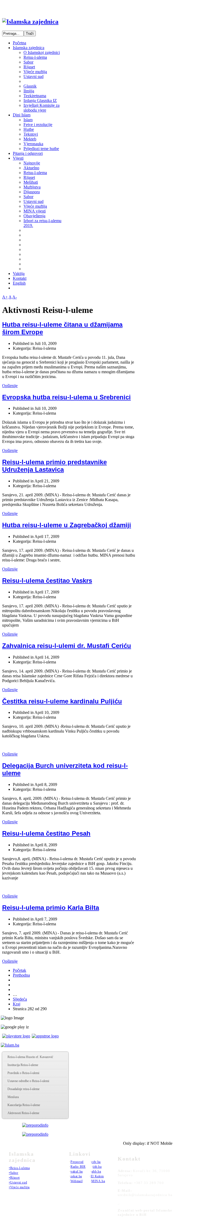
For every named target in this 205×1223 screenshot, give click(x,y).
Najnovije (31, 163)
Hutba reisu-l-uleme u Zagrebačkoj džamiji (66, 525)
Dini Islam (21, 115)
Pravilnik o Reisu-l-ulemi (23, 1073)
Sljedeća (20, 999)
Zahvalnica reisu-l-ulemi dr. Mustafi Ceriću (66, 645)
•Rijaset (14, 1177)
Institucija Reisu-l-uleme (22, 1065)
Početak (19, 970)
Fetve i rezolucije (37, 124)
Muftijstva (32, 187)
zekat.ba (76, 1176)
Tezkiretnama (34, 95)
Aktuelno (31, 168)
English (19, 283)
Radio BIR (77, 1167)
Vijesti (18, 158)
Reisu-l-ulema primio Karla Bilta (50, 907)
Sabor (28, 62)
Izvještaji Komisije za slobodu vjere (41, 107)
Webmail (76, 1181)
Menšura (13, 1097)
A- (14, 297)
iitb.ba (97, 1167)
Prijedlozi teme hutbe (41, 148)
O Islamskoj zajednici (41, 52)
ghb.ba (96, 1171)
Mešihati (30, 182)
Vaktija (19, 273)
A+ (5, 297)
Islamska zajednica (28, 47)
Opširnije (10, 385)
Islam (28, 119)
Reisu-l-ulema (35, 57)
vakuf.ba (76, 1171)
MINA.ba (98, 1181)
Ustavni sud (33, 76)
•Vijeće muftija (19, 1187)
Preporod (77, 1162)
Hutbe (28, 129)
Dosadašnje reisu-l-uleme (23, 1089)
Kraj (16, 1004)
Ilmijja (28, 91)
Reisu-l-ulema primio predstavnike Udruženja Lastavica (54, 465)
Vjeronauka (33, 143)
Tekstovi (30, 134)
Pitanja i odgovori (28, 153)
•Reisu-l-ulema (19, 1168)
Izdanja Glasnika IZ (40, 100)
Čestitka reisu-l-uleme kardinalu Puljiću (62, 701)
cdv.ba (96, 1162)
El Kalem (97, 1176)
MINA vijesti (34, 211)
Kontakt (19, 278)
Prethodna (21, 975)
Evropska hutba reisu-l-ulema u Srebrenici (66, 397)
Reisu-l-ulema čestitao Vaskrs (47, 580)
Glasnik (30, 86)
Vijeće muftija (35, 71)
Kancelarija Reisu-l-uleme (23, 1105)
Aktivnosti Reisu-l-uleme (23, 1113)
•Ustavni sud (18, 1182)
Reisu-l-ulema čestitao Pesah (46, 833)
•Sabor (13, 1173)
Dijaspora (31, 192)
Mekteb (29, 139)
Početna (19, 43)
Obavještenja (34, 216)
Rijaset (29, 67)
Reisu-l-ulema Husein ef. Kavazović (30, 1057)
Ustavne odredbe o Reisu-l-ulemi (28, 1081)
